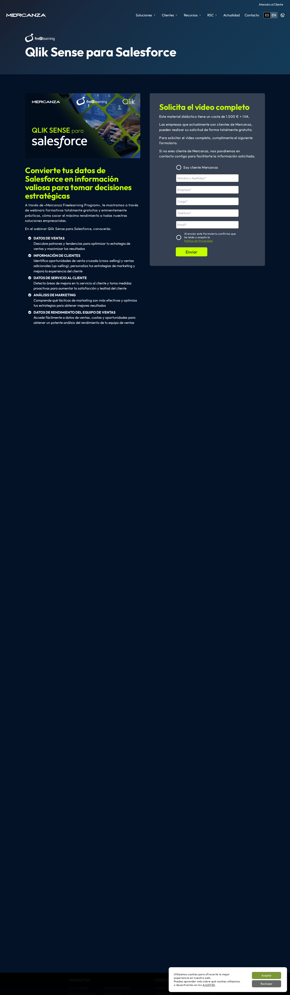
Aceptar (266, 975)
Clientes (159, 988)
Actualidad (231, 15)
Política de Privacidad (198, 241)
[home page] (26, 15)
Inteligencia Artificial (116, 988)
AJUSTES (209, 985)
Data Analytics (78, 988)
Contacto (252, 15)
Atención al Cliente (271, 4)
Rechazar (266, 984)
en (274, 15)
